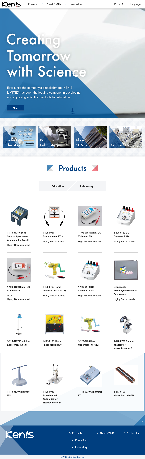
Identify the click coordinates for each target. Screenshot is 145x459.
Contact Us (76, 4)
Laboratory (86, 186)
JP (122, 4)
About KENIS (54, 4)
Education (58, 186)
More (15, 108)
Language (135, 4)
